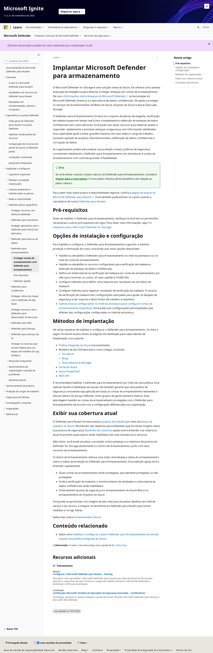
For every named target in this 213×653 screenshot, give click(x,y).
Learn (56, 57)
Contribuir (97, 650)
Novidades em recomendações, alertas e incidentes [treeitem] (22, 105)
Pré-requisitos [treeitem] (21, 275)
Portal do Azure (68, 367)
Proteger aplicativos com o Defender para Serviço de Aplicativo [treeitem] (25, 229)
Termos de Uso (183, 650)
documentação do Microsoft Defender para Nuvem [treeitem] (20, 69)
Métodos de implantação (188, 74)
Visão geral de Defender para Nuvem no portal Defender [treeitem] (21, 124)
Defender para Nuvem (92, 201)
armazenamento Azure (87, 517)
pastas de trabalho (114, 421)
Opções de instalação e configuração (187, 69)
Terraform (68, 354)
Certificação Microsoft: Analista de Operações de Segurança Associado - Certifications (99, 593)
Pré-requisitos (183, 63)
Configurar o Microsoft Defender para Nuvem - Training (83, 574)
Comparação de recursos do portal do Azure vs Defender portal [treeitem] (23, 147)
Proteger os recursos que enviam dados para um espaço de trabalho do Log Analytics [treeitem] (25, 349)
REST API (64, 376)
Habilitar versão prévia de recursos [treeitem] (22, 136)
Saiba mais (121, 545)
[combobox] (21, 60)
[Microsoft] (6, 27)
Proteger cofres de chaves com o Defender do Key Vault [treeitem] (24, 300)
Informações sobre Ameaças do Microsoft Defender (95, 96)
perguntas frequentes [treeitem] (20, 162)
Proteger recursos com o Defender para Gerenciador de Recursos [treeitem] (24, 313)
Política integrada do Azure (75, 345)
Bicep (65, 358)
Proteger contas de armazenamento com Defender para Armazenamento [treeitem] (25, 264)
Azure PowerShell (69, 371)
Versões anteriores (68, 650)
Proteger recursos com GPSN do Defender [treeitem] (23, 212)
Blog (83, 650)
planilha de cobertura (100, 430)
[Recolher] (38, 54)
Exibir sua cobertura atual (189, 78)
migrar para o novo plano (71, 179)
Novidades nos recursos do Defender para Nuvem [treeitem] (23, 94)
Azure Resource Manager (77, 362)
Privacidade (113, 650)
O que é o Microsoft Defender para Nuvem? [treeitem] (21, 84)
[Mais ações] (157, 57)
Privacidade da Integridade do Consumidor (147, 650)
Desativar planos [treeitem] (17, 379)
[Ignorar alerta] (206, 6)
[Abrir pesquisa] (198, 27)
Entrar (206, 27)
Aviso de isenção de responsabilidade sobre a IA (29, 650)
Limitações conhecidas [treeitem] (20, 157)
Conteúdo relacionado (186, 82)
